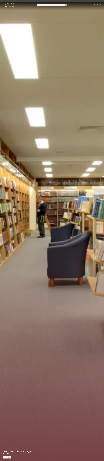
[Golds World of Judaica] (8, 5)
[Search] (66, 5)
